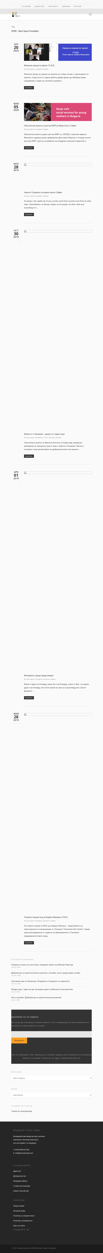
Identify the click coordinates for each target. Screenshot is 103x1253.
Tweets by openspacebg (21, 1111)
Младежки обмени (20, 1181)
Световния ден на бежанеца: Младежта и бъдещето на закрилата (40, 981)
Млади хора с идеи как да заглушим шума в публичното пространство (42, 989)
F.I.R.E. (45, 437)
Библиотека (39, 6)
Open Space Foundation (34, 69)
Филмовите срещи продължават (39, 675)
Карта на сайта (19, 1226)
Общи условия (18, 1206)
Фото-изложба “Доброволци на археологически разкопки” (36, 997)
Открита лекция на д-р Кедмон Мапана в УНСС (46, 917)
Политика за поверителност (24, 1216)
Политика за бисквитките (22, 1221)
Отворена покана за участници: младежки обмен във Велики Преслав (42, 965)
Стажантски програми (21, 1186)
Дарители (17, 1171)
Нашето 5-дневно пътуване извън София (43, 192)
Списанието (53, 6)
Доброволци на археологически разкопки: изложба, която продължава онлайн (45, 973)
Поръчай (77, 6)
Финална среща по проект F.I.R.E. (39, 65)
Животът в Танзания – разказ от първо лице (44, 434)
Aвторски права (19, 1211)
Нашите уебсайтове (21, 1191)
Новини (45, 69)
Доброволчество (19, 1176)
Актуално (52, 437)
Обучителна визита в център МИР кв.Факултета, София (50, 125)
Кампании (66, 6)
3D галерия (26, 6)
